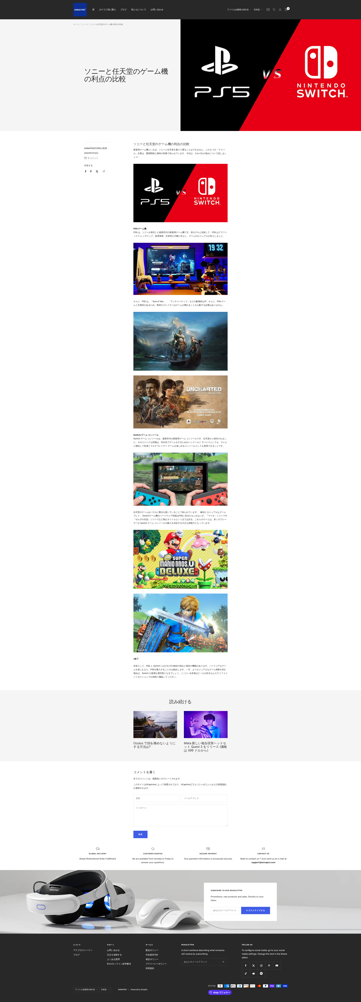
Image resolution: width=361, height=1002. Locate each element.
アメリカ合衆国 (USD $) (238, 9)
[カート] (286, 9)
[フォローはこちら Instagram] (261, 965)
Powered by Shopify (139, 989)
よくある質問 (113, 959)
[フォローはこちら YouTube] (277, 965)
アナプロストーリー (82, 950)
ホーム (76, 24)
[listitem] (85, 171)
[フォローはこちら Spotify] (261, 973)
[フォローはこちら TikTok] (246, 973)
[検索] (274, 9)
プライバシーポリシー (201, 784)
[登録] (223, 962)
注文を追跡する (114, 955)
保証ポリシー (152, 959)
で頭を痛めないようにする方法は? (154, 745)
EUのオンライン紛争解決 (119, 964)
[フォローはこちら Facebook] (246, 965)
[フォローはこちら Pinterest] (269, 965)
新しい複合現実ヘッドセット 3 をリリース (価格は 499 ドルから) (205, 746)
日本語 (257, 9)
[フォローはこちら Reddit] (253, 973)
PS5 (148, 666)
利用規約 (222, 784)
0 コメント (93, 158)
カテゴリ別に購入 (107, 9)
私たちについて (138, 9)
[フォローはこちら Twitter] (253, 965)
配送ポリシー (152, 950)
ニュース (84, 24)
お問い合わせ (157, 9)
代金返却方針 (152, 955)
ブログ (123, 9)
